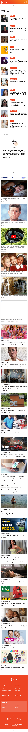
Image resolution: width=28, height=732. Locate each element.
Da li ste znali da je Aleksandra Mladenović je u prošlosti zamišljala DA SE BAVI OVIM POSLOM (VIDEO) (18, 104)
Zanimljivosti (13, 79)
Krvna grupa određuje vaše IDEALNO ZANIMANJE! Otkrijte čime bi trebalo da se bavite (18, 114)
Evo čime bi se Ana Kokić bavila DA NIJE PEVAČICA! (18, 19)
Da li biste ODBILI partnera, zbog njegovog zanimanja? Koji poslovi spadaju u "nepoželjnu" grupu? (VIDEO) (18, 72)
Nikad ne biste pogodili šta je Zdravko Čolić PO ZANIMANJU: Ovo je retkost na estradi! (18, 61)
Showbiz (12, 15)
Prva (3, 688)
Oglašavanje (4, 697)
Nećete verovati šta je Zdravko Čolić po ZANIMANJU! (18, 40)
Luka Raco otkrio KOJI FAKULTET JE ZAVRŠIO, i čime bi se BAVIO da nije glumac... (18, 30)
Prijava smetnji (18, 690)
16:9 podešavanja (5, 695)
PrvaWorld (4, 710)
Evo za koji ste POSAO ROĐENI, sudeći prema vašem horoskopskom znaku (18, 51)
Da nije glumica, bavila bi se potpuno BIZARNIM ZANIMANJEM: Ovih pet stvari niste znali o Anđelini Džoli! (18, 93)
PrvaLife (16, 707)
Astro (11, 47)
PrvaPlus (4, 705)
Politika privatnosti (18, 695)
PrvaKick (17, 705)
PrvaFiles (17, 710)
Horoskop (6, 135)
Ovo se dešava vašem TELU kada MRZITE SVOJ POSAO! (17, 82)
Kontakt (3, 685)
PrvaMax (4, 707)
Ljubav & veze (13, 68)
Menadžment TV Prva (6, 690)
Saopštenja (17, 693)
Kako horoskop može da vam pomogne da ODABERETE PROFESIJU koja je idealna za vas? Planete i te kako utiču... (18, 125)
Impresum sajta (18, 685)
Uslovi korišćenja (18, 688)
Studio (3, 693)
